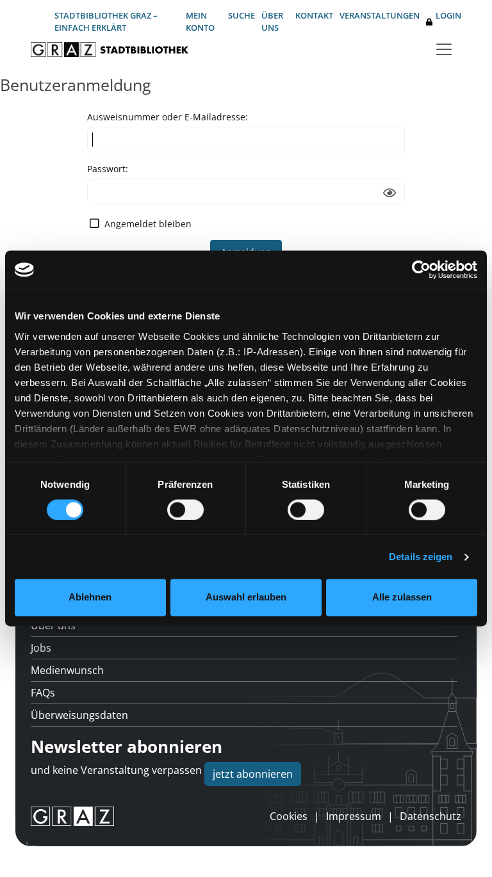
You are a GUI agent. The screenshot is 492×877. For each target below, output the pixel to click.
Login (448, 15)
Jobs (41, 648)
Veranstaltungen (380, 15)
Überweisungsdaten (79, 715)
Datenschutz (430, 816)
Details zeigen (420, 556)
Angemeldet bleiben (148, 224)
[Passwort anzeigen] (389, 193)
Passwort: (107, 169)
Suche (241, 15)
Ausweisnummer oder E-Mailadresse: (167, 117)
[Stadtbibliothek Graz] (109, 49)
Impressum (353, 816)
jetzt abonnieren (253, 774)
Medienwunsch (67, 670)
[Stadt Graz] (72, 816)
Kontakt (314, 15)
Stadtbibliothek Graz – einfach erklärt (106, 21)
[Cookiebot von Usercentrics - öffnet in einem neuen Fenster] (421, 269)
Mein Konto (200, 21)
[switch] (185, 509)
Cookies (289, 816)
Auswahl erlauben (246, 597)
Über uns (272, 21)
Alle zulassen (402, 597)
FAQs (43, 693)
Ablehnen (90, 597)
